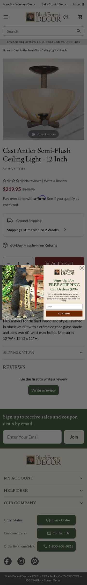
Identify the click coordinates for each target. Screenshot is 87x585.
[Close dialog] (82, 268)
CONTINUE (64, 313)
